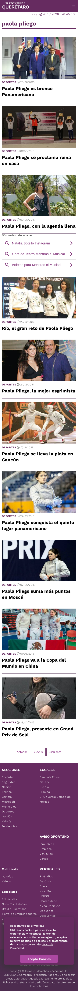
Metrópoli (8, 801)
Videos (6, 881)
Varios (44, 858)
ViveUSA (45, 891)
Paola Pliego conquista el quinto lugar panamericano (38, 525)
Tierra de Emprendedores (19, 913)
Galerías (7, 876)
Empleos (46, 848)
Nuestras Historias (14, 903)
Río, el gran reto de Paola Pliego (37, 328)
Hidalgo (45, 791)
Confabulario (48, 900)
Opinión (7, 816)
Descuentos (48, 915)
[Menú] (73, 6)
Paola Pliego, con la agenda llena (39, 226)
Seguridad (9, 782)
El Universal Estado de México (55, 799)
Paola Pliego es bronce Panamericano (27, 91)
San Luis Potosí (50, 777)
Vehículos (46, 853)
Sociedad (8, 777)
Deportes (9, 82)
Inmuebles (47, 843)
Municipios (9, 806)
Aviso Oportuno (50, 905)
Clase (43, 886)
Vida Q (6, 821)
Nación (6, 786)
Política (7, 791)
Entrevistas (9, 899)
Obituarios (47, 910)
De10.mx (45, 881)
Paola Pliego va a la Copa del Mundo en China (34, 663)
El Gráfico (46, 876)
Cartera (7, 796)
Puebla (44, 786)
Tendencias (9, 826)
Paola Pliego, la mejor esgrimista (38, 391)
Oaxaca (45, 782)
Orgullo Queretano (14, 908)
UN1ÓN (44, 896)
